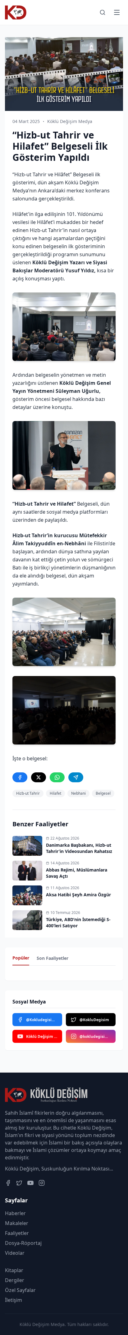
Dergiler (14, 1280)
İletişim (13, 1300)
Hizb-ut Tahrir (28, 793)
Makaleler (16, 1223)
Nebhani (78, 793)
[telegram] (75, 777)
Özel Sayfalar (20, 1290)
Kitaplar (14, 1270)
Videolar (15, 1252)
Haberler (15, 1213)
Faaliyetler (17, 1233)
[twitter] (38, 777)
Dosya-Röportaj (23, 1243)
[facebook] (19, 777)
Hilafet (55, 793)
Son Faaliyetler (52, 958)
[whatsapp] (57, 777)
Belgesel (103, 793)
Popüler (20, 958)
